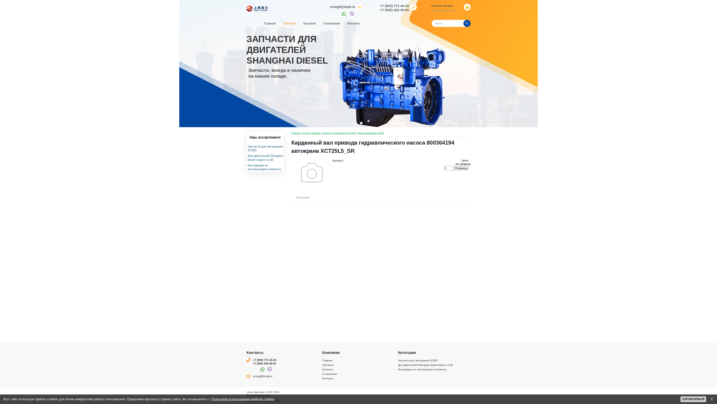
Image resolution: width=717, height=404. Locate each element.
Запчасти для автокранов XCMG (418, 360)
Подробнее (263, 94)
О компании (329, 373)
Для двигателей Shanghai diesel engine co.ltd (425, 364)
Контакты (327, 378)
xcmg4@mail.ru (342, 7)
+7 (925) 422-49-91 (264, 363)
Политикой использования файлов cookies (242, 399)
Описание (303, 197)
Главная (327, 360)
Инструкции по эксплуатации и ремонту (422, 369)
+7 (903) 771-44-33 (264, 360)
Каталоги (327, 369)
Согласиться (693, 399)
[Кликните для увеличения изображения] (312, 173)
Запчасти (327, 364)
